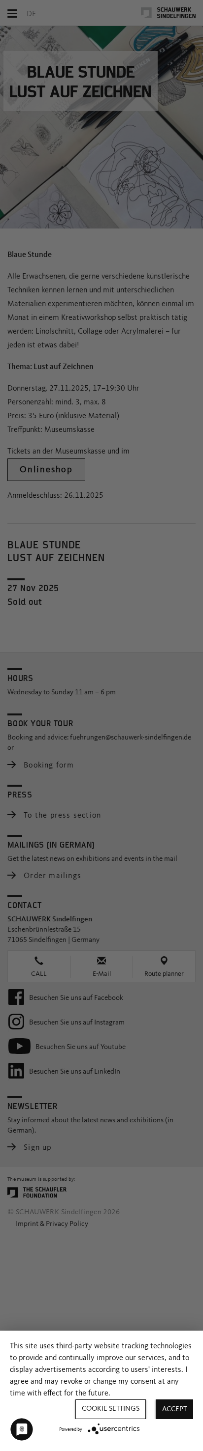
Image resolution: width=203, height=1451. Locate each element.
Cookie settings (110, 1409)
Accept (174, 1409)
